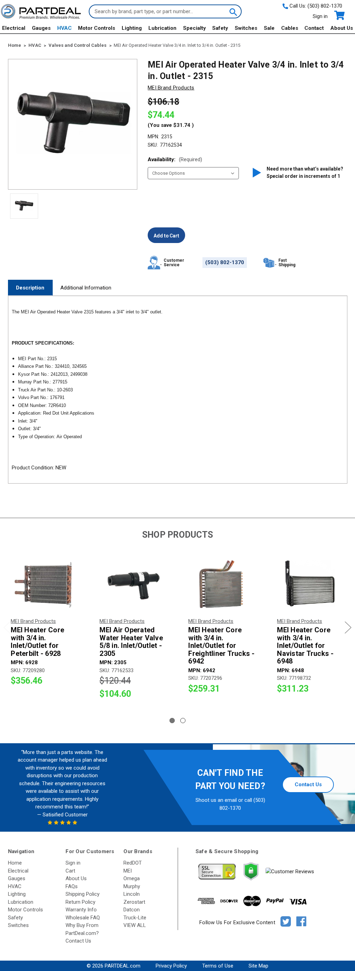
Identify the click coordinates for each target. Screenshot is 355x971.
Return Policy (80, 902)
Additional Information (85, 288)
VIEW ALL (134, 925)
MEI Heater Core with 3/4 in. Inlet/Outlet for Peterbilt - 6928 (37, 641)
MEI (127, 871)
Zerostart (134, 902)
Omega (131, 878)
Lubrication (162, 28)
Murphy (131, 886)
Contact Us (308, 784)
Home (15, 863)
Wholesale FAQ (83, 917)
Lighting (132, 28)
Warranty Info (81, 910)
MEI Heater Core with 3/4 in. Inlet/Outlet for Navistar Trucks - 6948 (305, 645)
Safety (220, 28)
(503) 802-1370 (325, 6)
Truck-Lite (134, 917)
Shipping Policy (82, 894)
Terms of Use (217, 966)
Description (30, 288)
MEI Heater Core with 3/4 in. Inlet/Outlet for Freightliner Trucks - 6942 (221, 645)
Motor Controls (96, 28)
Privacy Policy (171, 966)
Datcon (131, 910)
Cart (70, 871)
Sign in (320, 16)
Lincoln (131, 894)
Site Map (258, 966)
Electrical (13, 28)
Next (348, 627)
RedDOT (132, 863)
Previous (7, 627)
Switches (246, 28)
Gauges (41, 28)
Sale (269, 28)
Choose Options (44, 585)
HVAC (64, 28)
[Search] (233, 11)
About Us (341, 28)
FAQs (72, 886)
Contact (314, 28)
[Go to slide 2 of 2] (182, 720)
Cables (289, 28)
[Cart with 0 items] (338, 15)
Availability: (175, 159)
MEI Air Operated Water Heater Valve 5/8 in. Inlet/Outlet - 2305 (131, 641)
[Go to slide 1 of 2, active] (172, 720)
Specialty (194, 28)
